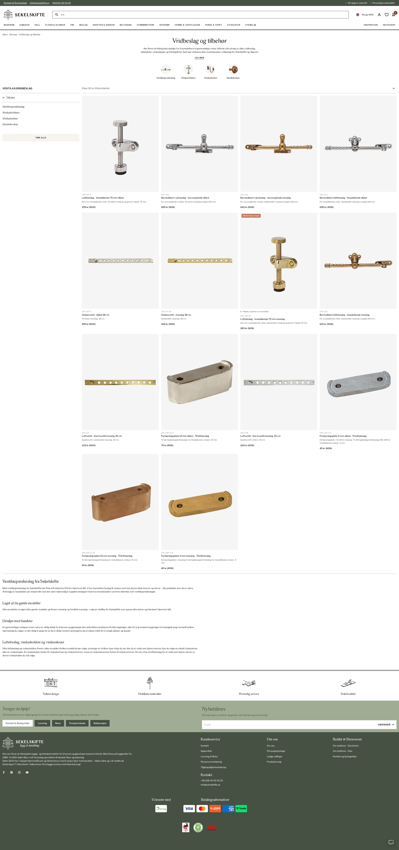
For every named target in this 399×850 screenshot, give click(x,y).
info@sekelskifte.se (39, 3)
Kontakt (205, 745)
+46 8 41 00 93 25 (61, 3)
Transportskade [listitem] (77, 723)
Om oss (270, 745)
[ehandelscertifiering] (198, 828)
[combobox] (203, 14)
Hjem (5, 34)
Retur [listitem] (58, 723)
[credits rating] (212, 827)
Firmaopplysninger (276, 751)
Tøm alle (40, 137)
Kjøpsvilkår (206, 751)
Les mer (199, 58)
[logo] (24, 15)
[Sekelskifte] (67, 743)
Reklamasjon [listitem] (100, 723)
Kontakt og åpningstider (345, 756)
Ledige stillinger (274, 756)
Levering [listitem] (42, 723)
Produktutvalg (274, 761)
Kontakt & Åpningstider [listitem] (18, 723)
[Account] (379, 15)
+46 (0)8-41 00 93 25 (212, 780)
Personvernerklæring (211, 761)
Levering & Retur (209, 756)
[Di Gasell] (185, 827)
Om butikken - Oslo (342, 751)
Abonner (384, 724)
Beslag (13, 34)
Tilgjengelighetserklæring (213, 767)
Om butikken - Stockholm (346, 745)
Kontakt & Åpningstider (15, 3)
